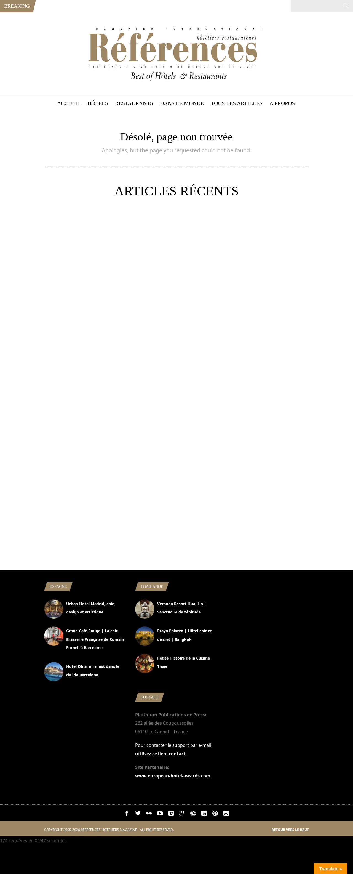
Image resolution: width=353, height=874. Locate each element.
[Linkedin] (204, 814)
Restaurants (134, 103)
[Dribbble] (193, 814)
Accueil (69, 103)
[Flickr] (149, 814)
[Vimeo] (171, 814)
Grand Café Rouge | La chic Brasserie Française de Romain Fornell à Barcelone (95, 639)
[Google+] (182, 814)
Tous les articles (237, 103)
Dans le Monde (182, 103)
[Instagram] (226, 814)
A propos (282, 103)
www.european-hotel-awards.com (172, 776)
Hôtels (97, 103)
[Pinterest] (215, 814)
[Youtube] (160, 814)
